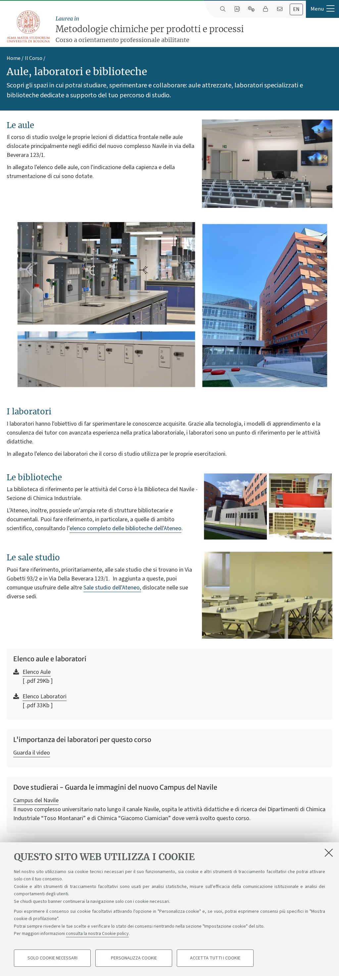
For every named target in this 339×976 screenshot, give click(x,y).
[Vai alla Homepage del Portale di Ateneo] (29, 26)
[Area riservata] (265, 9)
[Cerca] (223, 9)
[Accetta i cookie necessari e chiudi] (328, 852)
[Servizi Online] (251, 9)
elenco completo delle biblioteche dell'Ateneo (125, 528)
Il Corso (33, 58)
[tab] (296, 9)
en (296, 9)
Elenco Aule (37, 672)
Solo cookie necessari (52, 958)
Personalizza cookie (134, 958)
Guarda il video (31, 753)
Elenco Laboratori (45, 696)
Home (14, 58)
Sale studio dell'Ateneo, (112, 587)
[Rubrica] (237, 9)
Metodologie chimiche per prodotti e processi (150, 29)
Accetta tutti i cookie (215, 958)
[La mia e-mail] (279, 9)
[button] (322, 9)
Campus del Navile (36, 800)
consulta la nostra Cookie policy (97, 933)
